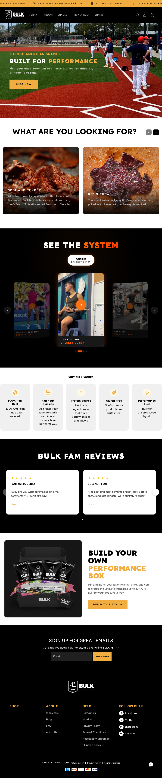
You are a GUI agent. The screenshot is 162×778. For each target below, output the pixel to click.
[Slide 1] (76, 351)
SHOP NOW (23, 84)
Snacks (62, 14)
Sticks (48, 14)
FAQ (48, 725)
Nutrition (88, 719)
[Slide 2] (80, 351)
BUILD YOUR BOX (105, 604)
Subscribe (102, 656)
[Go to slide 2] (82, 519)
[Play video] (32, 306)
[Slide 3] (83, 351)
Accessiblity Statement (96, 738)
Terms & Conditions (94, 732)
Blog (49, 719)
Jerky (33, 14)
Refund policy (77, 763)
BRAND (99, 14)
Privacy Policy (91, 725)
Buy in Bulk (82, 14)
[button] (137, 15)
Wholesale (52, 713)
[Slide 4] (86, 351)
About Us (51, 732)
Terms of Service (112, 763)
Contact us (89, 713)
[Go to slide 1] (79, 519)
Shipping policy (92, 745)
